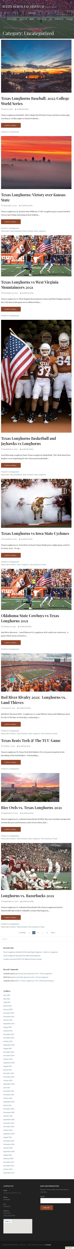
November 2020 (8, 1112)
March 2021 (7, 1105)
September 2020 (8, 1120)
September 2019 (8, 1134)
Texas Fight (12, 19)
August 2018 (7, 1155)
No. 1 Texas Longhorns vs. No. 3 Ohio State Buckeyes (35, 981)
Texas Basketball (16, 231)
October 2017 (7, 1169)
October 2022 (7, 1080)
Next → (53, 933)
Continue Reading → (11, 125)
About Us (23, 19)
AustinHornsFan (23, 109)
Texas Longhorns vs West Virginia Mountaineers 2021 (29, 284)
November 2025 (8, 1017)
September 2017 (8, 1173)
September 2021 (8, 1102)
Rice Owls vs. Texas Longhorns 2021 (31, 807)
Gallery (69, 19)
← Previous (22, 933)
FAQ (50, 19)
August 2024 (7, 1049)
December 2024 (8, 1034)
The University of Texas (37, 565)
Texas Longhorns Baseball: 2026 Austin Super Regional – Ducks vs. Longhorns (30, 952)
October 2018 (7, 1148)
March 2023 (7, 1070)
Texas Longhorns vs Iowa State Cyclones (35, 533)
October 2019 (7, 1130)
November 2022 (8, 1077)
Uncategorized (13, 132)
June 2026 (6, 995)
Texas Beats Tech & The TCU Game (31, 740)
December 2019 (8, 1123)
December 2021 (8, 1091)
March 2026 (7, 1006)
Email (42, 1196)
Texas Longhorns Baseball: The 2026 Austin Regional (21, 956)
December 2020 (8, 1109)
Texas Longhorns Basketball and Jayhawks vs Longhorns (28, 441)
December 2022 (8, 1073)
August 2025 (7, 1027)
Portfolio (59, 19)
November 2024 (8, 1038)
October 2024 (7, 1041)
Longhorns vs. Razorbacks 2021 (27, 895)
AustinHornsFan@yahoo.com (12, 1193)
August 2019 (7, 1137)
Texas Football (27, 231)
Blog (32, 19)
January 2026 (7, 1009)
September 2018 (8, 1151)
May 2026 (6, 999)
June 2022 (6, 1088)
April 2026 (6, 1002)
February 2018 (8, 1159)
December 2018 (8, 1141)
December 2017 (8, 1162)
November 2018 (8, 1144)
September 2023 (8, 1063)
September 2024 (8, 1045)
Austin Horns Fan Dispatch (23, 6)
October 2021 (7, 1098)
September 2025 (8, 1024)
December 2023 (8, 1052)
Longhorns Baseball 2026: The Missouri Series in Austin (22, 959)
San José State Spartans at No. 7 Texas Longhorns (34, 974)
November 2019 (8, 1127)
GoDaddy (48, 1245)
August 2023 (7, 1066)
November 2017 (8, 1166)
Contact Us (41, 19)
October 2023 (7, 1059)
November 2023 (8, 1056)
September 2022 (8, 1084)
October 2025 (7, 1020)
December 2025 (8, 1013)
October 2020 (7, 1116)
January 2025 (7, 1031)
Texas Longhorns (40, 231)
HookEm (13, 565)
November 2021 (8, 1095)
